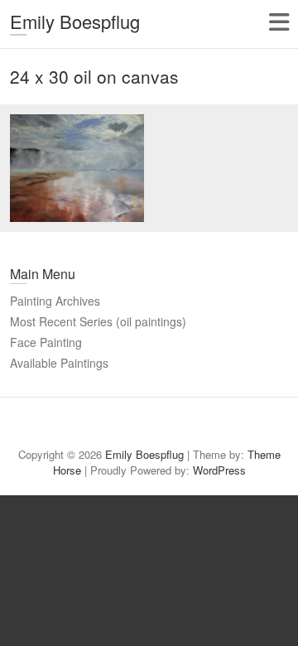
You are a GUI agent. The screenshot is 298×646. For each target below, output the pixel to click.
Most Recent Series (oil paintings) (98, 321)
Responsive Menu (278, 22)
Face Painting (46, 342)
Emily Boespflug (75, 21)
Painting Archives (55, 300)
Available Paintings (59, 362)
